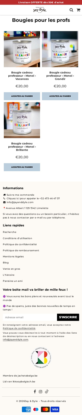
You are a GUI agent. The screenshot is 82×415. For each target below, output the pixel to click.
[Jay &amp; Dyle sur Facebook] (34, 392)
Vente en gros (11, 268)
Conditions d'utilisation (17, 238)
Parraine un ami (13, 281)
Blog (6, 262)
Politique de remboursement (21, 250)
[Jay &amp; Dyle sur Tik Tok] (47, 392)
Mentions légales (13, 256)
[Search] (71, 9)
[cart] (78, 9)
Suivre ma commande (20, 194)
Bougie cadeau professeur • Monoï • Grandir (60, 76)
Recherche (9, 232)
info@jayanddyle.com (20, 202)
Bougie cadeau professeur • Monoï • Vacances (22, 76)
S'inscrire (68, 317)
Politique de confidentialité (20, 244)
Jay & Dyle (31, 401)
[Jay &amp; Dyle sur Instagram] (40, 392)
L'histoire (8, 274)
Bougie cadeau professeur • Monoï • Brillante (22, 147)
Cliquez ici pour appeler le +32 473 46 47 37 (33, 198)
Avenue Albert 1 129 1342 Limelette (27, 208)
